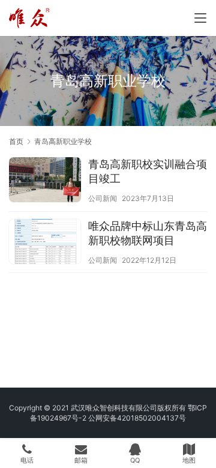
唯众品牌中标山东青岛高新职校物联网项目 (147, 233)
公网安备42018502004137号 (137, 417)
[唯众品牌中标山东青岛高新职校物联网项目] (45, 243)
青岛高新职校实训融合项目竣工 (147, 171)
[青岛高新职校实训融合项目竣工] (45, 181)
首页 (16, 141)
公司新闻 (102, 198)
